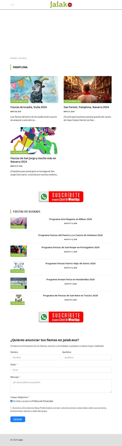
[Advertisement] (61, 33)
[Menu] (12, 5)
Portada (13, 58)
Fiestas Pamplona (19, 101)
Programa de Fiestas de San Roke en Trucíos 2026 (70, 295)
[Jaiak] (61, 5)
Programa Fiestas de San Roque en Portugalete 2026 (71, 247)
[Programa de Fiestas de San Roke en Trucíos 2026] (18, 299)
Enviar (18, 419)
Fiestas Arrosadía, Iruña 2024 (28, 107)
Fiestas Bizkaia (18, 255)
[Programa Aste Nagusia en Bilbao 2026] (18, 223)
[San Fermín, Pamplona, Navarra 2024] (88, 89)
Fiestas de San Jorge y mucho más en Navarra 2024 (33, 160)
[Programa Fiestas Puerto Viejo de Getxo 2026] (18, 267)
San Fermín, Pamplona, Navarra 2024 (86, 107)
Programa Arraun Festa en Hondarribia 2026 (70, 279)
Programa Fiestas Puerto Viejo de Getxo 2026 (71, 263)
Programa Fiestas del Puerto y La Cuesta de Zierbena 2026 (70, 235)
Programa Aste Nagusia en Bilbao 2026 (70, 219)
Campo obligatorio (19, 397)
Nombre (14, 352)
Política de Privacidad (42, 401)
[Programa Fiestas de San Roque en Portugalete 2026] (18, 251)
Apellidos (66, 352)
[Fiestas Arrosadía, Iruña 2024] (34, 89)
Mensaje (14, 377)
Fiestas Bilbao (18, 227)
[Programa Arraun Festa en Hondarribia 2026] (18, 283)
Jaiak (20, 440)
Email (13, 364)
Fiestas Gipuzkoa (19, 287)
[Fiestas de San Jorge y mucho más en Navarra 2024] (34, 140)
